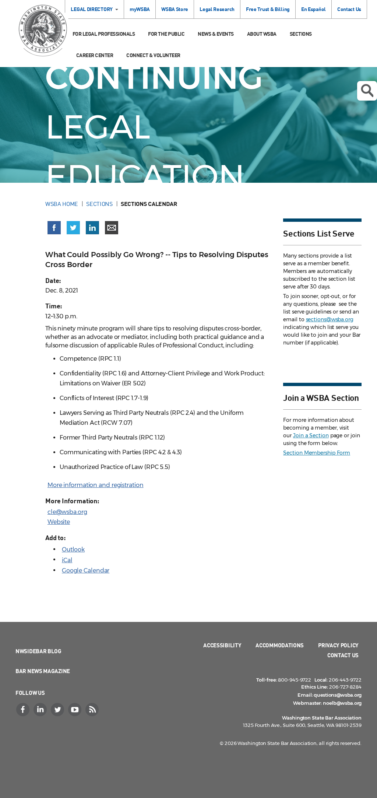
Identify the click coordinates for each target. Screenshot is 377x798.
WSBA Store (174, 9)
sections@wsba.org (329, 319)
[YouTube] (75, 709)
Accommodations (280, 645)
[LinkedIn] (41, 709)
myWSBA (140, 9)
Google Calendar (86, 570)
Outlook (73, 549)
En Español (313, 9)
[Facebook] (23, 709)
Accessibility (222, 645)
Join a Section (311, 435)
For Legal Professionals (104, 34)
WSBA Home (61, 203)
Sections (301, 34)
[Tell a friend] (111, 227)
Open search (367, 91)
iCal (67, 560)
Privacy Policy (338, 645)
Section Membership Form (316, 452)
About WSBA (261, 34)
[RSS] (93, 709)
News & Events (216, 34)
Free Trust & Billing (268, 9)
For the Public (166, 34)
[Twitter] (58, 709)
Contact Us (349, 9)
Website (58, 521)
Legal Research (217, 9)
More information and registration (95, 485)
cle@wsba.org (67, 511)
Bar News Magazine (42, 671)
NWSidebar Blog (38, 651)
